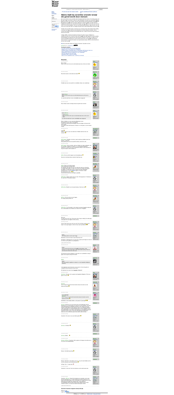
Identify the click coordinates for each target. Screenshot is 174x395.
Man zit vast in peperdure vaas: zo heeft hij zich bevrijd (73, 55)
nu (64, 390)
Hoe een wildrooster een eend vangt (69, 53)
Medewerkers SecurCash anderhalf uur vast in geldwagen (73, 52)
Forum (53, 12)
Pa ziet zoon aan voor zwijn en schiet (70, 11)
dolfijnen (74, 170)
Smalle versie (90, 393)
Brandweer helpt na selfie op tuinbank (69, 54)
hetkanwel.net (70, 45)
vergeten (57, 27)
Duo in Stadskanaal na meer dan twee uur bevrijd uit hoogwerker (74, 51)
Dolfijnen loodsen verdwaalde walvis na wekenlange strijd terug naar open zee (77, 50)
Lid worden (54, 13)
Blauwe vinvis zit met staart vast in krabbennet (71, 49)
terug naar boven (96, 393)
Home (53, 11)
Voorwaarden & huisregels (54, 30)
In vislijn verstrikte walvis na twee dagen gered (71, 48)
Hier (62, 43)
